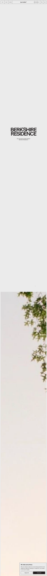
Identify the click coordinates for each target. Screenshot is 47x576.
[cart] (44, 2)
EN (38, 2)
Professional (36, 2)
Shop (2, 2)
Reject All (27, 572)
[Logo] (23, 2)
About (6, 2)
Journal (10, 2)
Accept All (39, 572)
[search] (41, 2)
